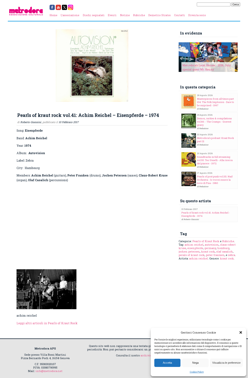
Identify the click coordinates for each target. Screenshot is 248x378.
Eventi (112, 15)
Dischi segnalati (94, 15)
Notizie (125, 15)
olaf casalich (224, 251)
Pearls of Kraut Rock (205, 241)
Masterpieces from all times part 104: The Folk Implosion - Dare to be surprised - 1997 (215, 102)
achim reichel (194, 244)
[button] (241, 332)
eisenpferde (195, 248)
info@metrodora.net (49, 371)
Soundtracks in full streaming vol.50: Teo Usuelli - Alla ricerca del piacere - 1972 (215, 160)
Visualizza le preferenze (226, 362)
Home (53, 15)
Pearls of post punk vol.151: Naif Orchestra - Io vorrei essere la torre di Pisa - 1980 (215, 180)
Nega (195, 362)
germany (210, 248)
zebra (231, 255)
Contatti (179, 15)
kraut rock (208, 251)
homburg (223, 248)
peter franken (215, 255)
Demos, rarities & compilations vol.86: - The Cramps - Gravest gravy (214, 122)
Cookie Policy (197, 371)
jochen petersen (189, 251)
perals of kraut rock (192, 255)
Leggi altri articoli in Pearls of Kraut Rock (47, 323)
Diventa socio (197, 15)
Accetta (167, 362)
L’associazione (70, 15)
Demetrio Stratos (159, 15)
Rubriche (139, 15)
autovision (212, 244)
